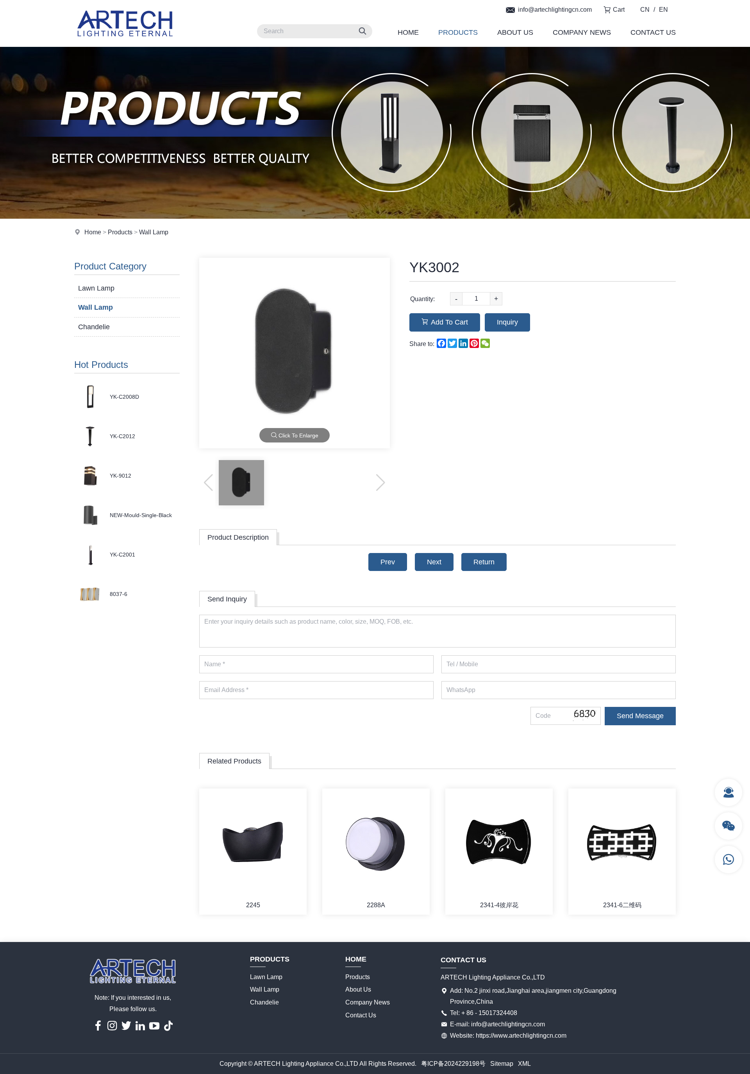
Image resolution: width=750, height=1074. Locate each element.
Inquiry (507, 322)
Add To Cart (449, 322)
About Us (515, 32)
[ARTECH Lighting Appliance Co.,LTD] (125, 44)
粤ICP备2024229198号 (453, 1063)
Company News (582, 32)
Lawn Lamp (96, 288)
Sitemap (501, 1063)
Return (484, 562)
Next (434, 562)
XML (524, 1063)
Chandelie (94, 327)
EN (663, 9)
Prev (387, 562)
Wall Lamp (153, 232)
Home (408, 32)
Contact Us (653, 32)
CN (645, 9)
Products (458, 32)
